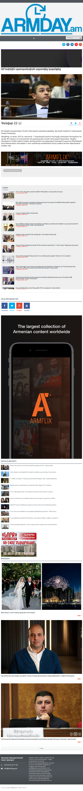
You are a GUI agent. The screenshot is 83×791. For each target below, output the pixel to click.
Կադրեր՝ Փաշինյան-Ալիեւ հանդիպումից (27, 213)
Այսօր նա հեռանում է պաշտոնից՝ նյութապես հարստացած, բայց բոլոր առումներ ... (33, 498)
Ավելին (79, 615)
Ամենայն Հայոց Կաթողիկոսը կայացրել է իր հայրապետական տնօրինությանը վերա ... (33, 505)
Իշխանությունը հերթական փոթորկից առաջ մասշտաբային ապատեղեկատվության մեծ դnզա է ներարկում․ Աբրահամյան (38, 739)
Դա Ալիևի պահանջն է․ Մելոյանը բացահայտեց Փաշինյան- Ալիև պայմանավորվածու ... (34, 478)
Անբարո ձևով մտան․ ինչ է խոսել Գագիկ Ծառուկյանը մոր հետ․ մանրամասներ (31, 465)
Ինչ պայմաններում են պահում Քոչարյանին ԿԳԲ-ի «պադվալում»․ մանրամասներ (38, 288)
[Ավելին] (8, 192)
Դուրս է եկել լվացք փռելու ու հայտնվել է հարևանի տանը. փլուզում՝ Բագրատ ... (32, 491)
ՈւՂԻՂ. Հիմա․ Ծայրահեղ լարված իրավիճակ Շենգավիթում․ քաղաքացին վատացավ (39, 191)
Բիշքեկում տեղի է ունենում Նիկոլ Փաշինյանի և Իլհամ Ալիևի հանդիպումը (36, 234)
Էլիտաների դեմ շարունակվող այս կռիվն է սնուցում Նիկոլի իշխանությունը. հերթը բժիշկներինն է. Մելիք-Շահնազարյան (37, 676)
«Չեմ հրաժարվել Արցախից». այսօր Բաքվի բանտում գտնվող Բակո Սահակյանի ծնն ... (34, 524)
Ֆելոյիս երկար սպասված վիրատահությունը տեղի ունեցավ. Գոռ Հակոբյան (30, 485)
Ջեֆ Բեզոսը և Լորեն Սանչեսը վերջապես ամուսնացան (18, 612)
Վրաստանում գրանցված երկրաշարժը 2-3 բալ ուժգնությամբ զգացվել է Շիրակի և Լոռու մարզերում (43, 256)
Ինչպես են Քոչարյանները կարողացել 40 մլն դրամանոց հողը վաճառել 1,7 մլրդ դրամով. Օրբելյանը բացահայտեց (47, 245)
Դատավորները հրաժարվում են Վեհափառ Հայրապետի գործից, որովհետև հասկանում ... (34, 518)
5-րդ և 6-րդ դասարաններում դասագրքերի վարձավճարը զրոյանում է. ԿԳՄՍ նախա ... (34, 511)
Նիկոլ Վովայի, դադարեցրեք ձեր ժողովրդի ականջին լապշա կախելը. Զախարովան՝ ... (33, 472)
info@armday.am (10, 768)
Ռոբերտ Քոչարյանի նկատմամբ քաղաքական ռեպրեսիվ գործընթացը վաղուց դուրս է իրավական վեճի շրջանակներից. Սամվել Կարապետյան (44, 278)
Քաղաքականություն (13, 170)
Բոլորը (41, 748)
